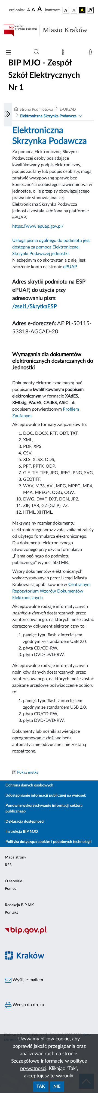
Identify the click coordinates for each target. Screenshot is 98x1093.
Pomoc (11, 889)
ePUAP (69, 267)
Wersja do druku (27, 1005)
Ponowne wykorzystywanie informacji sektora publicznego (43, 808)
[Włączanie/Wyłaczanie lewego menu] (8, 114)
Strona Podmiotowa (36, 109)
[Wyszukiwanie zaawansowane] (36, 52)
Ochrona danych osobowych (29, 785)
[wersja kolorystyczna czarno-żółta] (82, 10)
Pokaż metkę (27, 772)
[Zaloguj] (91, 53)
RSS (8, 865)
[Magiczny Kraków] (49, 958)
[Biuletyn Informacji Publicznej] (49, 933)
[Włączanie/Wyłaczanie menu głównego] (8, 53)
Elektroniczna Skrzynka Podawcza (48, 116)
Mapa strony (15, 857)
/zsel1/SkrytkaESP (34, 306)
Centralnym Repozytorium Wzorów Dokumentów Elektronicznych (51, 591)
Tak (40, 1086)
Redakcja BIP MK (19, 905)
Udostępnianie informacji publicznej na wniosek (45, 795)
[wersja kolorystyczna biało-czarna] (74, 10)
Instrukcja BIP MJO (21, 832)
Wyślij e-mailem (27, 980)
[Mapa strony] (64, 53)
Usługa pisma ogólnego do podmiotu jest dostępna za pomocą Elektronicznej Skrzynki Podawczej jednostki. (51, 247)
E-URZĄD (68, 109)
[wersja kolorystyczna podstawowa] (65, 10)
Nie (56, 1086)
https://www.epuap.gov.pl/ (37, 226)
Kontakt (11, 912)
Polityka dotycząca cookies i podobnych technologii (48, 842)
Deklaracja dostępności (24, 821)
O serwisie (13, 881)
